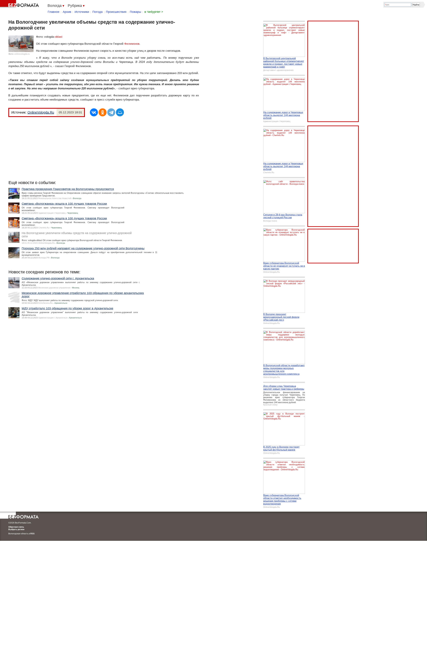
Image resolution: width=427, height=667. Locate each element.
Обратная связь (16, 527)
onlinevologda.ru (22, 54)
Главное (53, 12)
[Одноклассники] (103, 112)
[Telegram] (111, 112)
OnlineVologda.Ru (41, 112)
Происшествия (116, 12)
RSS (32, 533)
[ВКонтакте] (94, 112)
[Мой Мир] (120, 112)
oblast (58, 36)
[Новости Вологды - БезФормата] (20, 4)
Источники (82, 12)
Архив (67, 12)
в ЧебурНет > (153, 12)
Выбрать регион (16, 529)
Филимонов (131, 43)
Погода (97, 12)
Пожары (135, 12)
